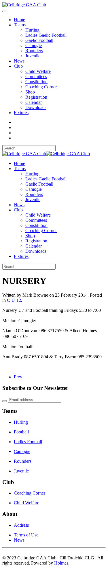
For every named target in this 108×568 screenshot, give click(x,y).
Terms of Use (26, 534)
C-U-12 (14, 300)
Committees (36, 76)
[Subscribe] (4, 401)
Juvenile (32, 55)
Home (19, 19)
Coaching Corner (41, 86)
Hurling (32, 30)
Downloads (35, 107)
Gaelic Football (39, 40)
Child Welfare (38, 71)
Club (18, 66)
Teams (20, 24)
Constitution (36, 81)
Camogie (33, 45)
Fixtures (21, 112)
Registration (36, 97)
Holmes (61, 563)
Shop (30, 92)
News (19, 61)
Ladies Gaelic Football (46, 35)
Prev (18, 376)
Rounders (34, 50)
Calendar (33, 102)
